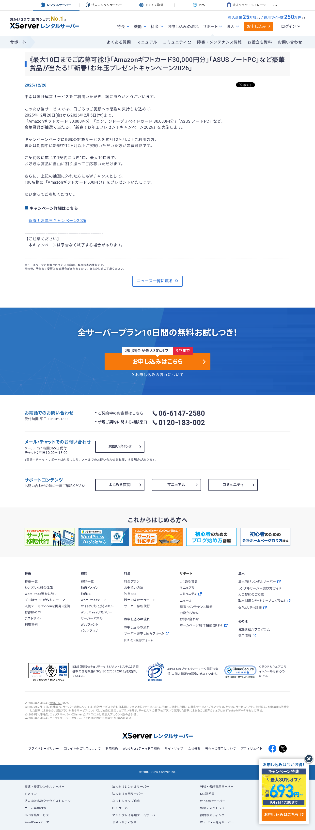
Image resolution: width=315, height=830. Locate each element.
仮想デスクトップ (212, 808)
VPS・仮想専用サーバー (217, 786)
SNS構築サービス (37, 815)
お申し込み (256, 26)
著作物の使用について (220, 748)
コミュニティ (175, 42)
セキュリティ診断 (124, 822)
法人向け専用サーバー (127, 794)
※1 (64, 20)
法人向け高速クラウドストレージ (48, 801)
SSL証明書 (207, 794)
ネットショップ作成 (126, 801)
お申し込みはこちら (281, 814)
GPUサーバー (121, 808)
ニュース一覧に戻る (155, 281)
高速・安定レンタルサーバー (44, 786)
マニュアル (147, 42)
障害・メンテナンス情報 (219, 42)
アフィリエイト (251, 748)
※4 (303, 17)
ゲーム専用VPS (35, 808)
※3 (258, 17)
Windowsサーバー (212, 801)
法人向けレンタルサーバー (130, 786)
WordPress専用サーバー (217, 822)
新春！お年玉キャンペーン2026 (57, 221)
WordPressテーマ (37, 822)
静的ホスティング (212, 815)
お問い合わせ (290, 42)
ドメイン (31, 794)
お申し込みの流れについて (159, 375)
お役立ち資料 (260, 42)
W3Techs (55, 703)
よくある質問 (119, 42)
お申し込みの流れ (183, 26)
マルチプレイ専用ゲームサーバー (135, 815)
